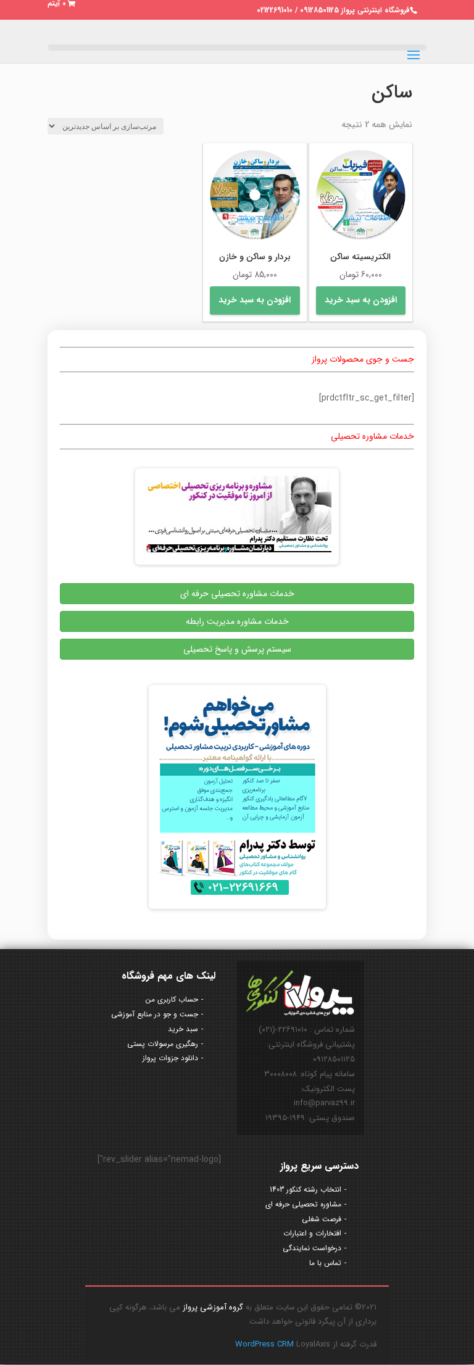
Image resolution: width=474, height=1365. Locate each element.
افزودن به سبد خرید (361, 300)
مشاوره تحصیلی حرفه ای (303, 1204)
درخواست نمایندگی (312, 1248)
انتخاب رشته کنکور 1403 (305, 1189)
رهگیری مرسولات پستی (162, 1044)
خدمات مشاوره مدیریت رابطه (237, 621)
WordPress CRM (265, 1344)
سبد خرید (183, 1029)
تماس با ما (325, 1263)
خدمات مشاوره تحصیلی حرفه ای (237, 593)
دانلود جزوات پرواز (170, 1058)
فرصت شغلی (321, 1219)
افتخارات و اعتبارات (312, 1233)
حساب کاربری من (172, 999)
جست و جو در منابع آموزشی (154, 1014)
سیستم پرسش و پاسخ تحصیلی (237, 649)
